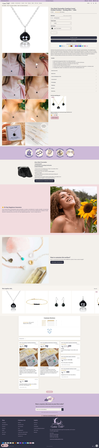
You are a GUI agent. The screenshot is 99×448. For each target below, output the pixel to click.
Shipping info (20, 430)
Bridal (3, 430)
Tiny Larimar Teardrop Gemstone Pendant (27, 343)
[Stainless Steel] (56, 115)
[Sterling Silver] (53, 115)
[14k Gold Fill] (51, 115)
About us (35, 422)
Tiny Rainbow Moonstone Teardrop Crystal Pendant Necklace (48, 343)
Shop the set (55, 117)
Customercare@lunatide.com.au (56, 439)
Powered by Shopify (11, 446)
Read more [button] (42, 374)
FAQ (19, 428)
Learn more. (55, 431)
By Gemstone (5, 424)
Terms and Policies (49, 446)
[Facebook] (93, 0)
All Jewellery (4, 5)
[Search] (91, 3)
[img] (21, 344)
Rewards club (20, 424)
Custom (3, 426)
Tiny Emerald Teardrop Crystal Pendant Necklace (68, 369)
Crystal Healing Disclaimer (39, 428)
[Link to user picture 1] (28, 357)
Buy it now (73, 40)
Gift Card (4, 432)
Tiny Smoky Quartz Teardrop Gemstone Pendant (68, 357)
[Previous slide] (52, 104)
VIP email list (20, 426)
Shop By (3, 428)
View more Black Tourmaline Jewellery (44, 180)
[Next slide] (64, 104)
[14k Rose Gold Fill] (55, 115)
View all (95, 288)
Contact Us (20, 436)
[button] (57, 12)
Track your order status (23, 432)
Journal (35, 424)
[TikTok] (97, 0)
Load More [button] (49, 391)
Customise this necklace (57, 262)
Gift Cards (36, 430)
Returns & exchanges (22, 434)
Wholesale (36, 426)
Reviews (3, 434)
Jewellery (4, 422)
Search (19, 422)
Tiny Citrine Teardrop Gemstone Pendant (69, 343)
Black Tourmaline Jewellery (12, 5)
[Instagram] (95, 0)
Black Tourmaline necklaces (23, 5)
